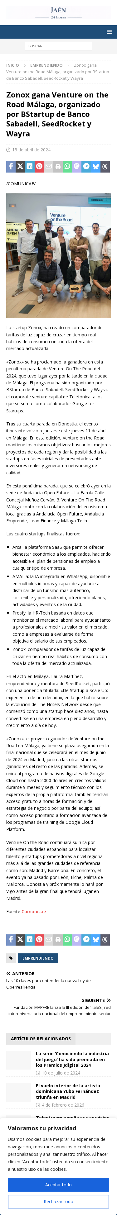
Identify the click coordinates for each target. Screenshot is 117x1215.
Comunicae (34, 911)
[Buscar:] (58, 46)
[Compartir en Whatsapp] (67, 167)
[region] (58, 1166)
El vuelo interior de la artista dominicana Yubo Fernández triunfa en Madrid (68, 1091)
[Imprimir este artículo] (58, 167)
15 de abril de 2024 (31, 150)
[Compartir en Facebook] (11, 167)
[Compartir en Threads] (105, 167)
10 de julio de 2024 (61, 1073)
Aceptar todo (58, 1185)
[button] (108, 31)
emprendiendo (38, 958)
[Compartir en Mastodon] (76, 167)
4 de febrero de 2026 (63, 1105)
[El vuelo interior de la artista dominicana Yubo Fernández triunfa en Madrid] (18, 1092)
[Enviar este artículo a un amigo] (48, 167)
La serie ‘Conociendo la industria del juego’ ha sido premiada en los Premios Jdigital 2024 (72, 1059)
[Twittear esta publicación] (20, 167)
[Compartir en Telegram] (86, 167)
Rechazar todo (58, 1201)
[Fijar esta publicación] (39, 167)
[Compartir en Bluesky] (95, 167)
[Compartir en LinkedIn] (29, 167)
